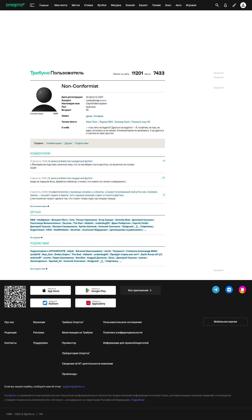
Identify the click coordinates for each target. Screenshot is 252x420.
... (145, 230)
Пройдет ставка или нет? (124, 254)
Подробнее (137, 399)
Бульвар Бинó (122, 122)
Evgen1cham (37, 230)
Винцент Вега (60, 220)
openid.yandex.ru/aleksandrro (126, 230)
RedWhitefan (61, 230)
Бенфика (98, 116)
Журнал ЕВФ (106, 122)
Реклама (38, 332)
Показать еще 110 (141, 122)
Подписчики (81, 143)
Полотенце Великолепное (45, 223)
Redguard (127, 226)
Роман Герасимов (86, 220)
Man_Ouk (47, 254)
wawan (143, 258)
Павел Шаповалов (63, 258)
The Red (77, 223)
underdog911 (102, 223)
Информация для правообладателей (126, 342)
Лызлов (66, 223)
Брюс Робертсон (121, 223)
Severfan (75, 230)
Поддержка (40, 342)
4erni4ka (80, 258)
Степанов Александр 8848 (141, 251)
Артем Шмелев (87, 226)
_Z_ (137, 226)
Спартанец (146, 226)
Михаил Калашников (64, 226)
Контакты (10, 342)
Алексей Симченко (109, 226)
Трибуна (40, 73)
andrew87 (36, 258)
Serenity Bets (122, 220)
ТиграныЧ (118, 251)
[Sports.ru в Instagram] (243, 290)
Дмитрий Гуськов (40, 226)
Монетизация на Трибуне (77, 332)
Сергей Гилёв (140, 223)
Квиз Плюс (92, 122)
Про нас (9, 322)
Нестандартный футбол (79, 161)
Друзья (68, 143)
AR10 (49, 230)
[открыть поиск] (217, 5)
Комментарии (53, 143)
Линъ (111, 258)
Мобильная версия (225, 321)
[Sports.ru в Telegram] (216, 290)
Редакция (10, 332)
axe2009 (35, 254)
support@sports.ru (73, 386)
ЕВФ (32, 220)
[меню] (32, 5)
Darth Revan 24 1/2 (151, 254)
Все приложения (138, 290)
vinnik (107, 251)
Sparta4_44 (55, 261)
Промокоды (69, 373)
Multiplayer (43, 220)
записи (54, 161)
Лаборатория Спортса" (76, 353)
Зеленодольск (38, 261)
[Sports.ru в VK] (229, 290)
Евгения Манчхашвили (89, 251)
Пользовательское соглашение (122, 322)
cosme (47, 258)
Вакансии (39, 322)
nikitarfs (89, 223)
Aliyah (70, 251)
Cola (71, 220)
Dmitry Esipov (62, 254)
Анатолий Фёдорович (95, 230)
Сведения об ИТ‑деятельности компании (87, 363)
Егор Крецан (106, 220)
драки (89, 116)
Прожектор (69, 342)
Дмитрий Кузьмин (142, 220)
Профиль (38, 143)
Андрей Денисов (97, 258)
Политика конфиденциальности (122, 332)
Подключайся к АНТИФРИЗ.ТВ (47, 251)
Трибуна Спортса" (73, 322)
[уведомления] (225, 5)
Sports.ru (13, 395)
